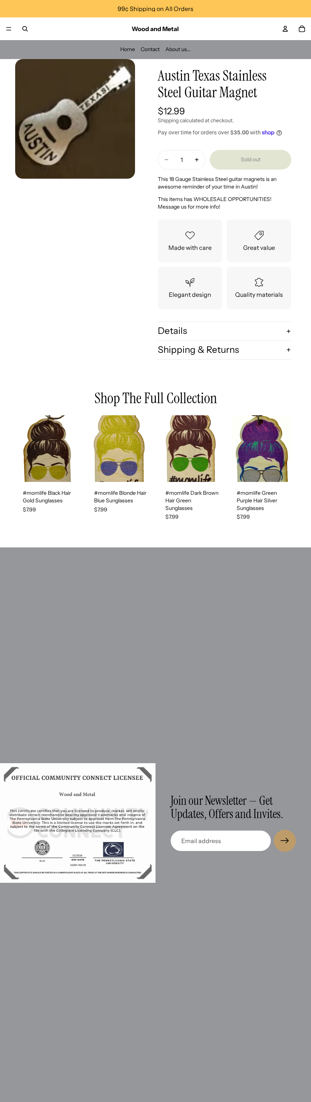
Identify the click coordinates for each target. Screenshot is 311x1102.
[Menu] (8, 28)
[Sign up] (285, 841)
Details (172, 330)
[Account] (285, 28)
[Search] (25, 28)
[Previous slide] (23, 448)
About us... (178, 49)
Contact (150, 49)
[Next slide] (73, 448)
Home (127, 49)
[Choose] (70, 470)
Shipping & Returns (198, 349)
